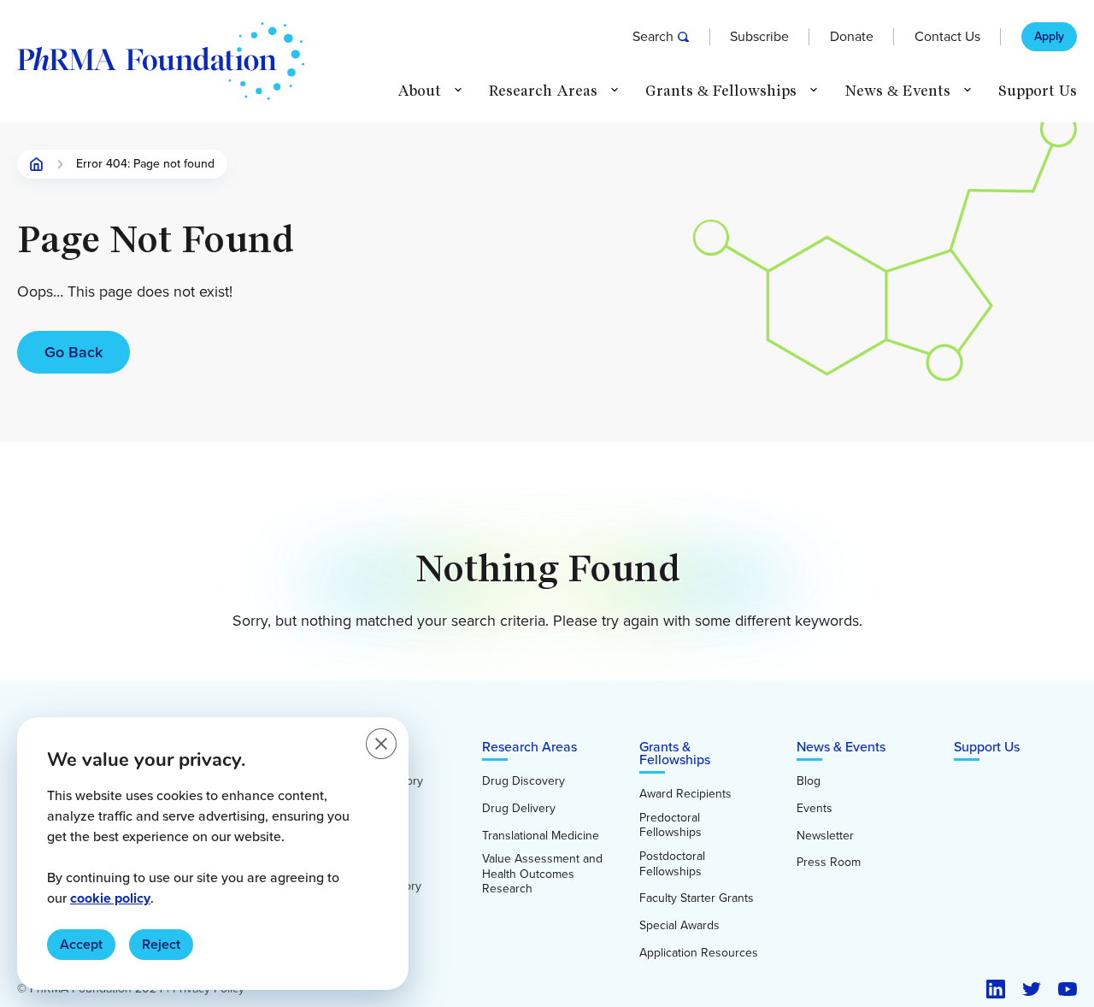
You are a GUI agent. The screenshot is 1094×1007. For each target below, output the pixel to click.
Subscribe (759, 36)
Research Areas (529, 747)
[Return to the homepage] (160, 61)
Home (37, 164)
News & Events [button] (897, 91)
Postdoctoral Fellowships (672, 864)
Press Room (829, 862)
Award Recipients (685, 794)
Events (814, 808)
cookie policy (110, 898)
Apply (1049, 37)
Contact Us (947, 36)
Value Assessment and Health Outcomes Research (542, 874)
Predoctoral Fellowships (670, 825)
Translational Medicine (540, 836)
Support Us (1037, 91)
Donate (851, 36)
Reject (161, 944)
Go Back (73, 352)
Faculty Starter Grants (696, 898)
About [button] (419, 91)
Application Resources (698, 953)
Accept (81, 944)
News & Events (841, 747)
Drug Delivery (519, 808)
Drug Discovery (523, 781)
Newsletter (825, 836)
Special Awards (679, 925)
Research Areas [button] (543, 91)
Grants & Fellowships (674, 753)
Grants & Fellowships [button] (721, 91)
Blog (808, 781)
